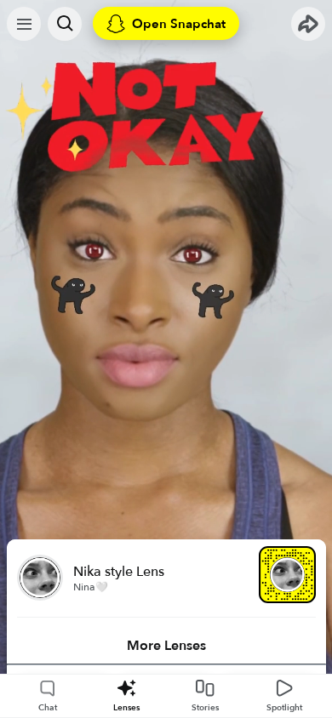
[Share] (308, 24)
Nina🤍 (90, 587)
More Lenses (166, 645)
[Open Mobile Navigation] (24, 24)
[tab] (166, 645)
